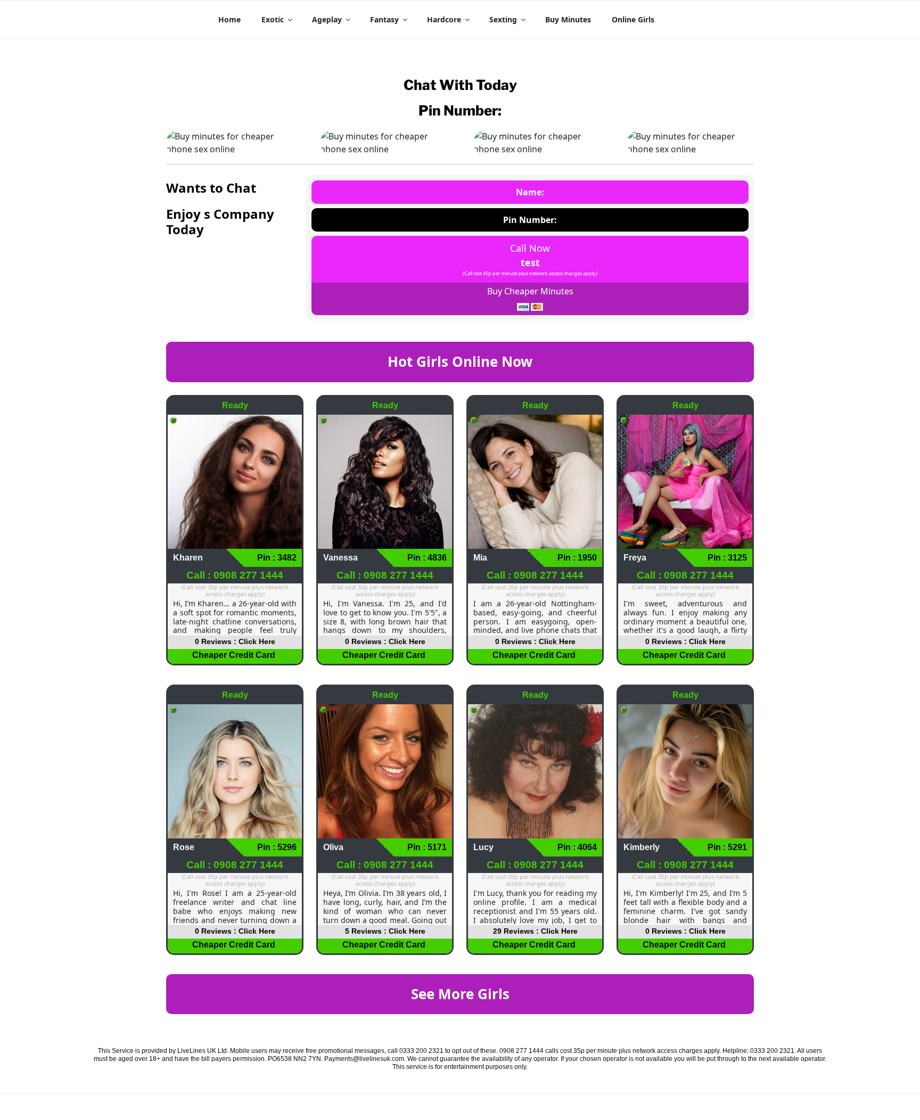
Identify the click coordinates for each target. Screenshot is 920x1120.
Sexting (503, 19)
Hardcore (444, 19)
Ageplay (327, 19)
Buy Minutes (568, 19)
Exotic (272, 19)
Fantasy (384, 19)
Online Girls (633, 19)
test (530, 262)
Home (229, 19)
